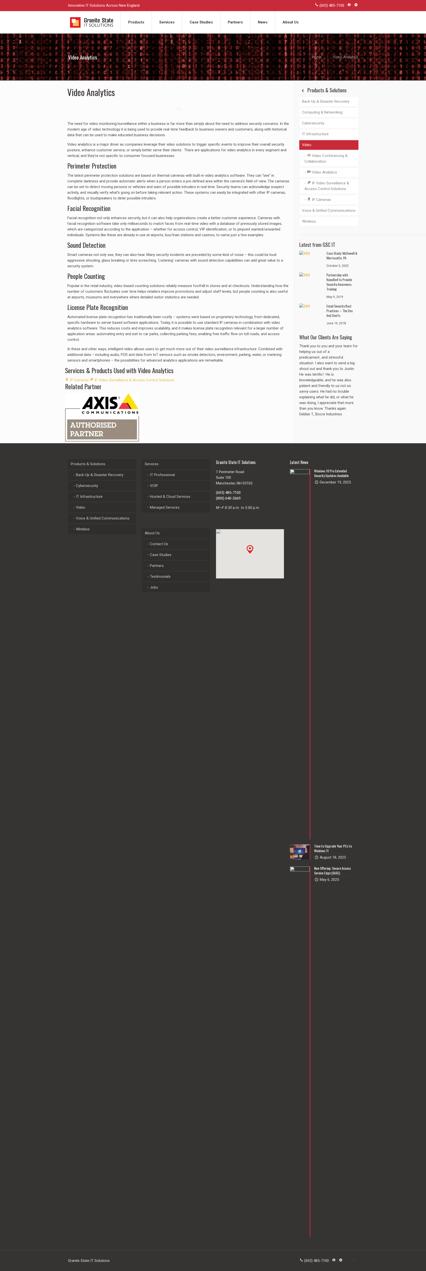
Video (306, 145)
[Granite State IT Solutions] (91, 22)
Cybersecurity (313, 123)
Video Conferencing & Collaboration (326, 159)
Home (317, 57)
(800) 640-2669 (228, 498)
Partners (157, 565)
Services (152, 464)
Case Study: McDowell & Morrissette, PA (341, 255)
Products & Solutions (88, 464)
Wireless (309, 221)
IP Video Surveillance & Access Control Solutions (133, 380)
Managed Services (164, 507)
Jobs (154, 587)
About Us (152, 533)
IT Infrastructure (315, 134)
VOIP (154, 485)
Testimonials (160, 576)
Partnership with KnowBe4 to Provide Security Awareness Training (339, 281)
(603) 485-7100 (228, 492)
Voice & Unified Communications (328, 210)
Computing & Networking (322, 112)
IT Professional (162, 475)
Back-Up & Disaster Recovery (325, 101)
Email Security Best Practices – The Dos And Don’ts (339, 310)
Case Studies (160, 555)
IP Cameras (79, 380)
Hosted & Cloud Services (170, 496)
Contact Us (159, 544)
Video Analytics (324, 172)
